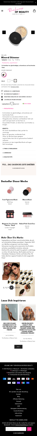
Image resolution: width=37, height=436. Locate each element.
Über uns (18, 389)
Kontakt (18, 394)
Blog (18, 396)
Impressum (18, 415)
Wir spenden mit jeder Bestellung (18, 392)
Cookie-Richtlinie (18, 411)
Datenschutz (18, 404)
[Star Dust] (3, 74)
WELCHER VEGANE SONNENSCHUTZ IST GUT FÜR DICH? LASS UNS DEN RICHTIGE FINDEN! (9, 327)
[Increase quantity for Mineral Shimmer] (15, 80)
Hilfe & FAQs (18, 413)
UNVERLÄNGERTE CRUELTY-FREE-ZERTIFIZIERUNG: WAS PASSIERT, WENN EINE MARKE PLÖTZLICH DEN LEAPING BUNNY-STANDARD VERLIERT (27, 328)
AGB (18, 406)
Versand (18, 401)
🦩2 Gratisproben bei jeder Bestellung (18, 374)
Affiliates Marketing (18, 399)
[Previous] (4, 32)
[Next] (33, 32)
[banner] (18, 11)
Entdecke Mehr (15, 87)
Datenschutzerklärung (21, 425)
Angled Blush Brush (19, 142)
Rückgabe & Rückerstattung (18, 408)
